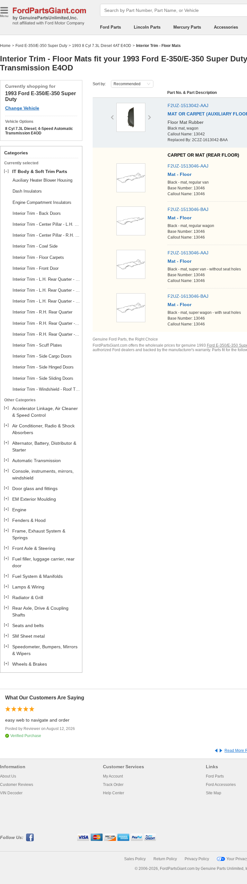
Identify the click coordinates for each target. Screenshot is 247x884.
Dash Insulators (27, 191)
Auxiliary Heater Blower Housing (42, 180)
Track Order (113, 784)
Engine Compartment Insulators (42, 202)
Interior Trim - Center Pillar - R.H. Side (46, 235)
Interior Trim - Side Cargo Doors (42, 356)
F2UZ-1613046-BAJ (188, 296)
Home (5, 45)
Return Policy (165, 859)
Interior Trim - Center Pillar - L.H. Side (46, 224)
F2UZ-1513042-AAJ (188, 105)
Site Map (213, 793)
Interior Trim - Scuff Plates (37, 345)
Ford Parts (110, 27)
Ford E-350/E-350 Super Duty (41, 45)
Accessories (226, 27)
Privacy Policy (197, 859)
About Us (8, 776)
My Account (113, 776)
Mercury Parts (187, 27)
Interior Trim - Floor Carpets (38, 257)
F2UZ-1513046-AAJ (188, 166)
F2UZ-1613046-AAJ (188, 252)
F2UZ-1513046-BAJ (188, 209)
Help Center (113, 793)
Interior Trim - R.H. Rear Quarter (42, 312)
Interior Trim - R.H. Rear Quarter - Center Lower (46, 323)
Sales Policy (135, 859)
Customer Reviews (16, 784)
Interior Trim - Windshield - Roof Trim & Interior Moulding (46, 389)
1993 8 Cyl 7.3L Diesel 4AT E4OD (101, 45)
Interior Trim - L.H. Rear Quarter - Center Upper (46, 290)
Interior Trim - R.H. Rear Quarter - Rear (46, 334)
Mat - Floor (179, 174)
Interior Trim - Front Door (36, 268)
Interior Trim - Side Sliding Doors (43, 378)
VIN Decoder (11, 793)
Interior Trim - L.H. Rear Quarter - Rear (46, 301)
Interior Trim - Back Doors (37, 213)
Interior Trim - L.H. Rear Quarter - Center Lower (46, 279)
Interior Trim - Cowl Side (35, 246)
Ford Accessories (221, 784)
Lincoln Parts (147, 27)
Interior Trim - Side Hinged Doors (43, 367)
